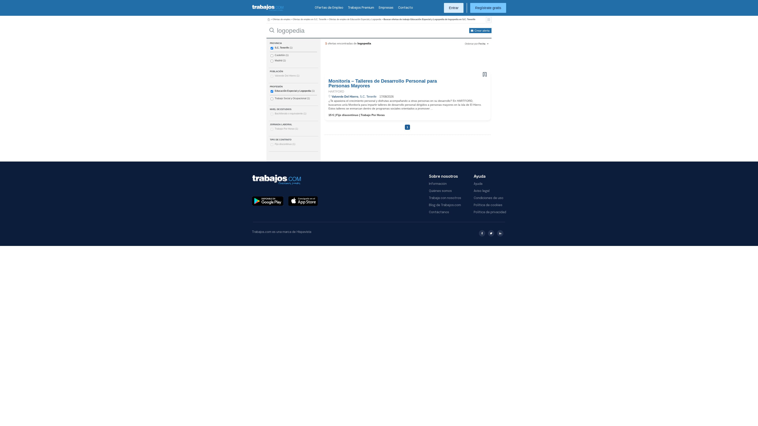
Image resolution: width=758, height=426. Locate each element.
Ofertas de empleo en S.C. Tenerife (309, 19)
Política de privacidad (490, 212)
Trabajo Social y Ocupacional (290, 98)
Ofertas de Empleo (329, 7)
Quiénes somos (440, 191)
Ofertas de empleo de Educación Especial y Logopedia (355, 19)
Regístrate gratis (488, 8)
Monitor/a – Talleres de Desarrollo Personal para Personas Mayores (382, 83)
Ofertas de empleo (281, 19)
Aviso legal (482, 191)
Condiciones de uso (488, 198)
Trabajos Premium (361, 7)
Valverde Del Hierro (287, 75)
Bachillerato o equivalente (290, 113)
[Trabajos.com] (268, 10)
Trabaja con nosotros (445, 198)
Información (438, 184)
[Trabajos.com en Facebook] (482, 233)
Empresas (386, 7)
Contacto (405, 7)
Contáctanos (439, 212)
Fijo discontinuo (285, 144)
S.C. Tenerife (282, 47)
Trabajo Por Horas (286, 128)
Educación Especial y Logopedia (293, 91)
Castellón (280, 55)
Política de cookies (488, 205)
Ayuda (478, 184)
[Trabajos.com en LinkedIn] (500, 233)
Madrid (278, 60)
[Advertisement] (399, 60)
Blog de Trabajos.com (445, 205)
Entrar (454, 8)
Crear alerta (482, 30)
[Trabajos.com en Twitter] (491, 233)
